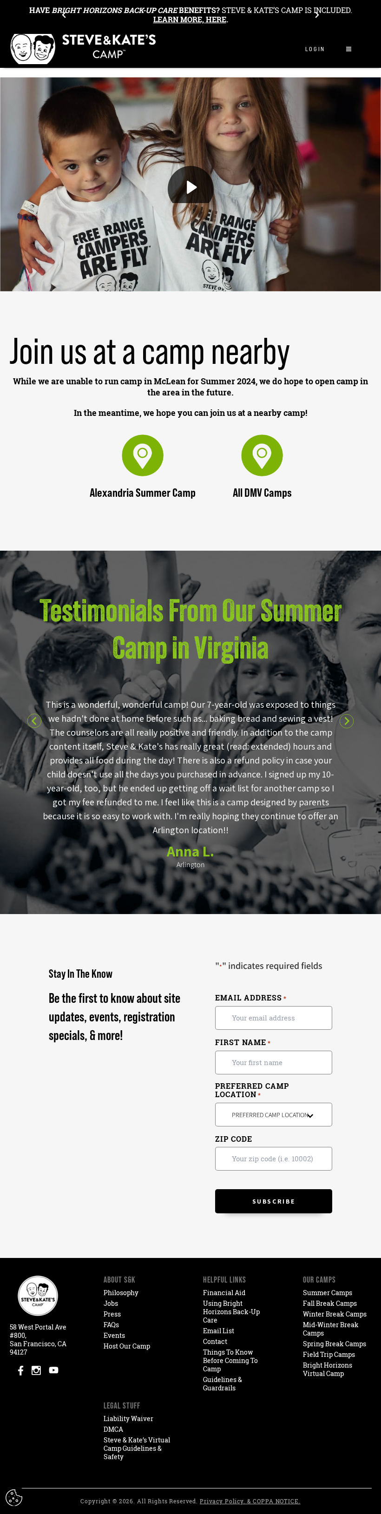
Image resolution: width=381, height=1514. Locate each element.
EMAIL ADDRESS (251, 998)
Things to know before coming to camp (230, 1360)
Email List (218, 1330)
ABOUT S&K (119, 1279)
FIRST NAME (243, 1042)
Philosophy (121, 1292)
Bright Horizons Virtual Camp (327, 1369)
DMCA (113, 1429)
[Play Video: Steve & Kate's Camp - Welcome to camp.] (191, 184)
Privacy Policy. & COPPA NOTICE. (250, 1501)
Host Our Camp (127, 1346)
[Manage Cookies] (15, 1497)
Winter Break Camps (335, 1314)
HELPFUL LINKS (224, 1279)
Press (112, 1314)
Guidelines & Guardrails (222, 1383)
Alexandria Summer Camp (143, 492)
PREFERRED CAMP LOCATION (252, 1090)
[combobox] (273, 1114)
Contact (215, 1341)
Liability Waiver (128, 1418)
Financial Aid (224, 1292)
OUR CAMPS (319, 1279)
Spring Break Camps (334, 1343)
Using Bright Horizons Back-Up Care (231, 1311)
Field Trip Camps (329, 1354)
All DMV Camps (262, 492)
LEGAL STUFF (122, 1405)
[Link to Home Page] (83, 49)
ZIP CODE (233, 1139)
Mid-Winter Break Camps (331, 1328)
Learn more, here (189, 19)
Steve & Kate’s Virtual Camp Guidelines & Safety (137, 1448)
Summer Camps (327, 1292)
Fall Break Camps (330, 1303)
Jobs (111, 1303)
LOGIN (315, 49)
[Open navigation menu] (348, 49)
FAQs (111, 1324)
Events (114, 1335)
